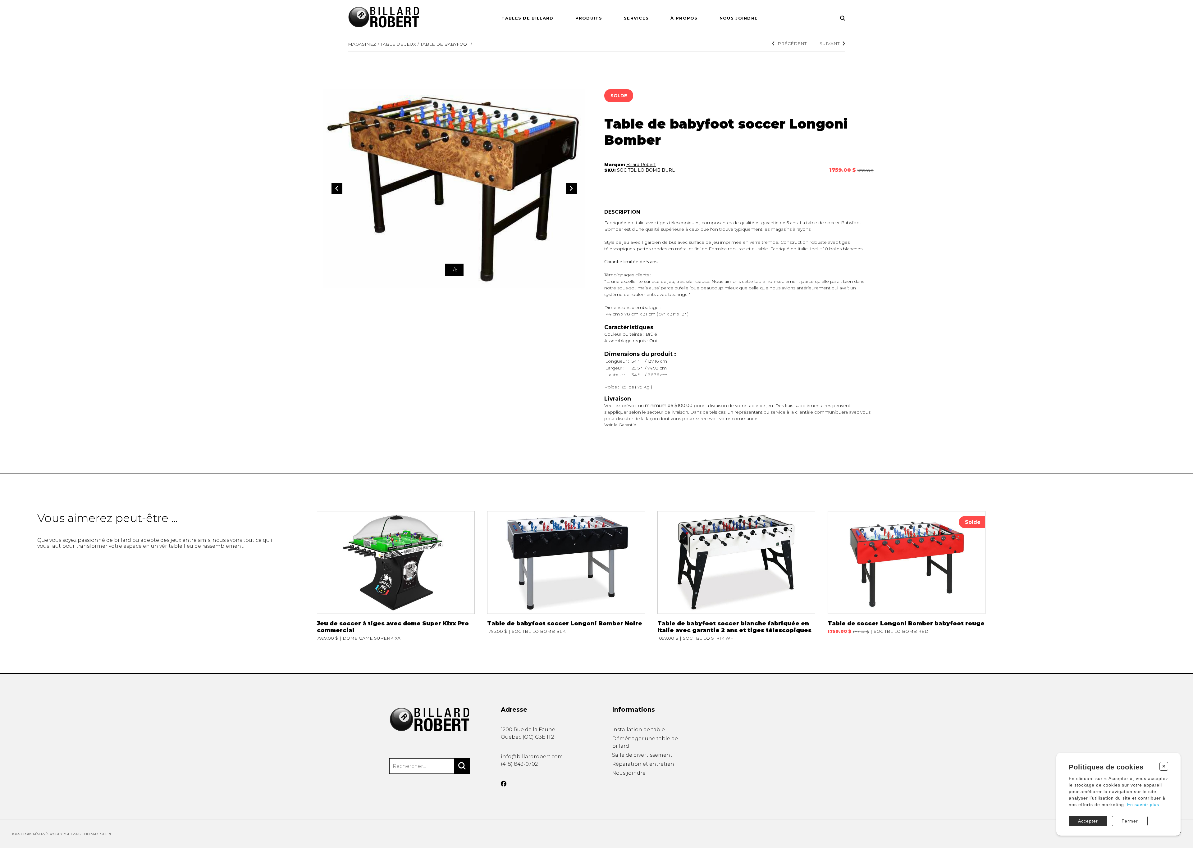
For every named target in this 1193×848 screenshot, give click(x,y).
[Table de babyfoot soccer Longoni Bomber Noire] (566, 576)
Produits (588, 18)
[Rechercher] (462, 766)
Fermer (1130, 821)
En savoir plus (1143, 804)
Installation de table (638, 729)
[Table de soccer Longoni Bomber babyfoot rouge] (906, 576)
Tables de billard (527, 18)
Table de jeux (398, 44)
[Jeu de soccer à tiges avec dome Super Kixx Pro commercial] (396, 576)
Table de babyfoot (444, 44)
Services (636, 18)
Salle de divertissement (642, 755)
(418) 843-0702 (519, 764)
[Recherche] (842, 18)
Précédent (792, 43)
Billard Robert (641, 164)
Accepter (1088, 821)
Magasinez (362, 44)
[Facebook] (503, 783)
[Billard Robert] (429, 720)
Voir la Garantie (620, 425)
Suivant (829, 43)
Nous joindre (739, 18)
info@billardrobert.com (532, 757)
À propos (683, 18)
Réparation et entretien (643, 764)
